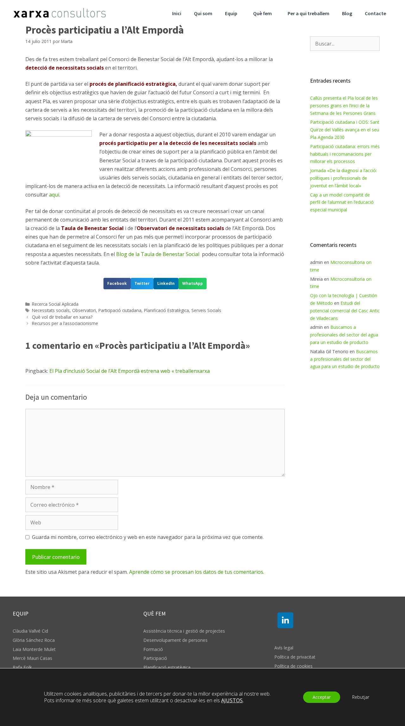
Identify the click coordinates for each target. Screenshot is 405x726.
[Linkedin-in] (285, 620)
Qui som (203, 13)
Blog (347, 13)
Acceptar (322, 697)
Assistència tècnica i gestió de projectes (184, 631)
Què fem (262, 13)
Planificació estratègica (166, 667)
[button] (117, 283)
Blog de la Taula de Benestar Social (159, 254)
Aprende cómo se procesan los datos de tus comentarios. (196, 571)
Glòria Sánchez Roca (34, 640)
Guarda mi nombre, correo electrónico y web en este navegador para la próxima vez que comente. (148, 537)
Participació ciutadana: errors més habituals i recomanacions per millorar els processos (345, 154)
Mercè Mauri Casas (32, 658)
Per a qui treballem (308, 13)
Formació (153, 649)
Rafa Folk (22, 667)
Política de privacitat (294, 657)
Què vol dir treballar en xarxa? (62, 317)
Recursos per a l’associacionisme (65, 323)
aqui (54, 194)
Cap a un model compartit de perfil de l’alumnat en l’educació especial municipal (342, 202)
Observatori (84, 310)
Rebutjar (360, 697)
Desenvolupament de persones (175, 640)
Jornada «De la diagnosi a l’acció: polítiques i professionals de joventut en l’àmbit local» (343, 178)
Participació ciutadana (119, 310)
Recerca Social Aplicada (55, 304)
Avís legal (283, 648)
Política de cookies (293, 666)
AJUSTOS (232, 700)
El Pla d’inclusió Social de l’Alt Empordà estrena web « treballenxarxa (129, 370)
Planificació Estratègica (166, 310)
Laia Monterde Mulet (34, 649)
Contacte (375, 13)
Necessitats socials (51, 310)
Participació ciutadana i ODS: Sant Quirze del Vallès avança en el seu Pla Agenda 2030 (344, 129)
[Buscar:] (345, 44)
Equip (231, 13)
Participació (155, 658)
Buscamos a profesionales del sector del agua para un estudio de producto (344, 334)
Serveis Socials (206, 310)
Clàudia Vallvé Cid (30, 631)
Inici (176, 13)
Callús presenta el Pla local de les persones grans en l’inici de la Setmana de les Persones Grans (344, 105)
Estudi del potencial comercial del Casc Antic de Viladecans (345, 310)
